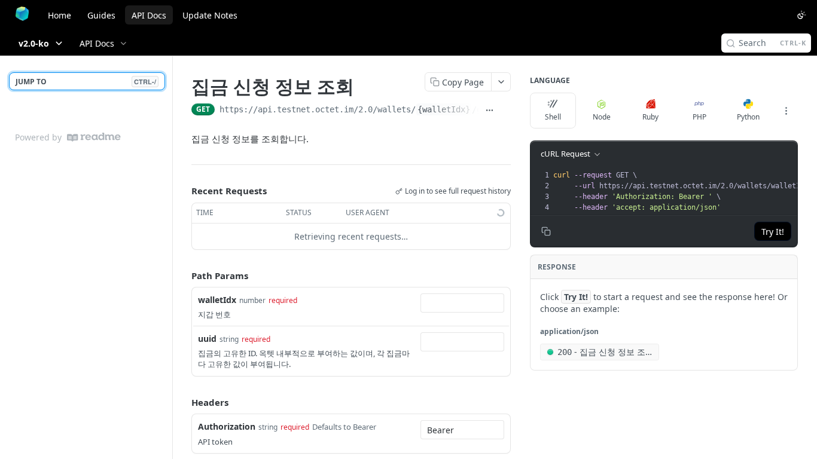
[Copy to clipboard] (505, 110)
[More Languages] (786, 111)
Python (748, 117)
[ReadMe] (94, 137)
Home (59, 15)
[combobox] (462, 303)
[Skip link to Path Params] (183, 275)
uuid (207, 338)
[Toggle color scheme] (801, 15)
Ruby (650, 117)
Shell (553, 117)
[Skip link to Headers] (183, 402)
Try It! (772, 231)
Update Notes (209, 15)
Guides (101, 15)
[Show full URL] (489, 110)
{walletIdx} (443, 109)
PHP (699, 117)
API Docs (149, 15)
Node (602, 117)
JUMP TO (86, 81)
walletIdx (217, 299)
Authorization (226, 426)
